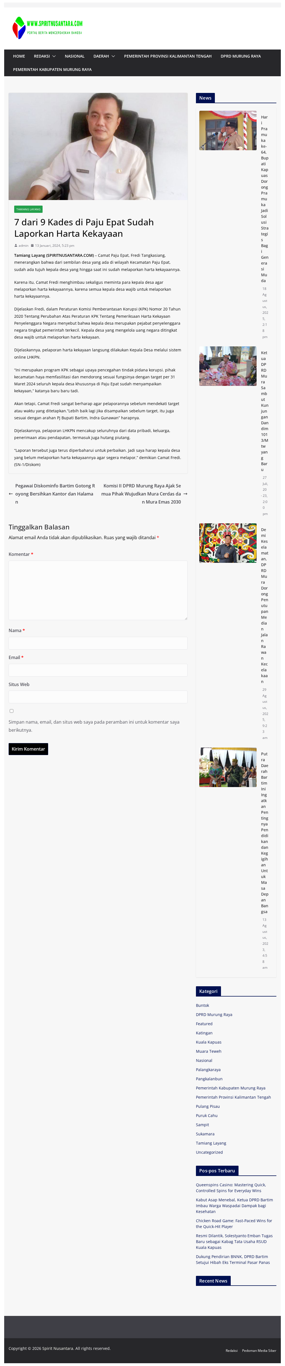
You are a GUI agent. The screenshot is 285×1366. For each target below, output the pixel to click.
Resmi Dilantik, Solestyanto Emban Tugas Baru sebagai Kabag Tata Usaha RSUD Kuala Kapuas (234, 1241)
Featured (204, 1023)
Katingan (204, 1032)
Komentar (21, 554)
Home (19, 56)
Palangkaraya (208, 1069)
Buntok (202, 1005)
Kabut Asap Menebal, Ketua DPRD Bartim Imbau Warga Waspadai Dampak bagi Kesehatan (234, 1205)
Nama (17, 630)
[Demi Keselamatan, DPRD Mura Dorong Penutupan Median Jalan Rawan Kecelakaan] (227, 633)
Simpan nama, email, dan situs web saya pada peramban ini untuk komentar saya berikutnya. (94, 726)
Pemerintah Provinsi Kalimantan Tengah (168, 56)
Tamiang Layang (28, 209)
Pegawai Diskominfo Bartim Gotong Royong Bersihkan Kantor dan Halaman (55, 494)
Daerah (101, 56)
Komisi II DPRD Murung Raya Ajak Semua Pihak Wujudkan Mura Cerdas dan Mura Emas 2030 (141, 494)
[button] (53, 56)
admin (23, 245)
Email (16, 657)
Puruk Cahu (207, 1115)
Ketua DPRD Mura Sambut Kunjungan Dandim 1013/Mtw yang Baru (265, 411)
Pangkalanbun (209, 1078)
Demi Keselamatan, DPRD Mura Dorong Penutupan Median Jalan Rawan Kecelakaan (264, 605)
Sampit (202, 1124)
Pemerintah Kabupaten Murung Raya (52, 69)
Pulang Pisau (208, 1106)
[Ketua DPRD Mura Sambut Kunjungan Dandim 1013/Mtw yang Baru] (227, 433)
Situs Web (19, 684)
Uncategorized (209, 1152)
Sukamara (205, 1133)
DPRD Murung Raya (241, 56)
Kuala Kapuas (209, 1042)
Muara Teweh (209, 1051)
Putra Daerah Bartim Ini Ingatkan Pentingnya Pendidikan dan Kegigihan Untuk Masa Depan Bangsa (265, 832)
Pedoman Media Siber (259, 1350)
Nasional (75, 56)
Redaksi (42, 56)
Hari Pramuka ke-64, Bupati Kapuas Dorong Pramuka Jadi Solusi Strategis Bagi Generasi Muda (265, 198)
